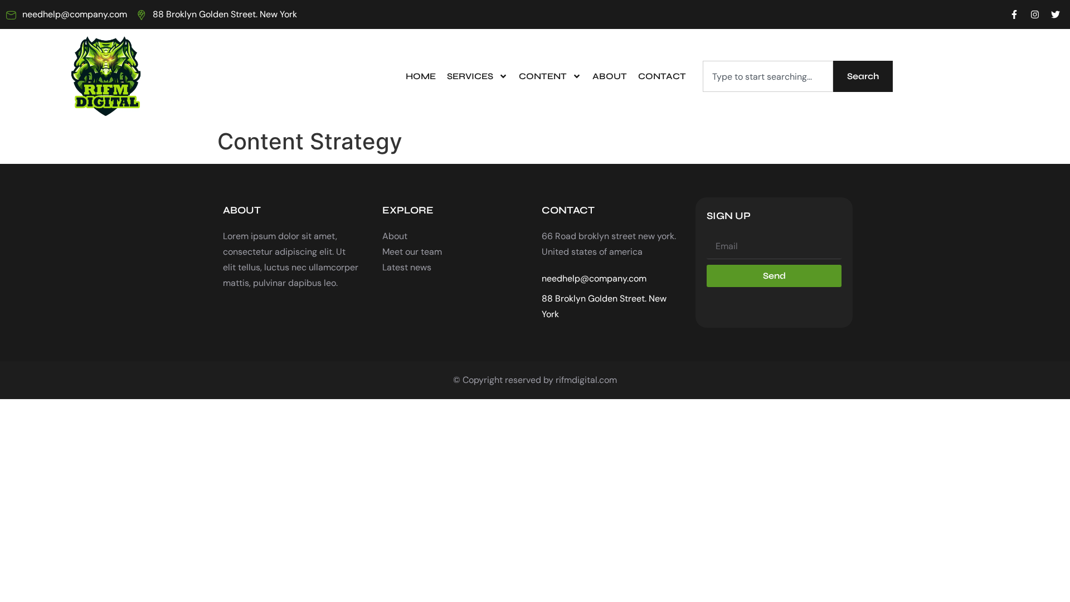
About (609, 76)
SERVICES (470, 76)
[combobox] (768, 76)
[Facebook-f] (1014, 14)
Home (421, 76)
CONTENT (543, 76)
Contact (662, 76)
